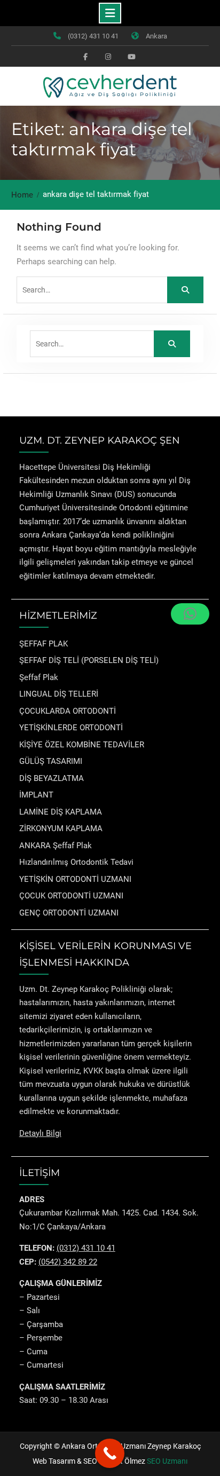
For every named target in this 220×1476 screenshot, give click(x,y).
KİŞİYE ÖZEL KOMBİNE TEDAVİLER (81, 744)
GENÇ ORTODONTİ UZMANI (69, 913)
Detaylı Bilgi (40, 1133)
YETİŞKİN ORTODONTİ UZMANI (75, 879)
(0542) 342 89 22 (67, 1262)
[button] (190, 614)
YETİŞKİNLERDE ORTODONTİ (71, 727)
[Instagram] (108, 56)
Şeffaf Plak (38, 677)
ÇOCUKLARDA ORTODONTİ (67, 711)
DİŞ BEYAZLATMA (51, 778)
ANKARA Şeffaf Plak (55, 845)
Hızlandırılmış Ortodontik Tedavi (76, 862)
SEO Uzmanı (167, 1461)
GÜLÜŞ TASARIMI (50, 761)
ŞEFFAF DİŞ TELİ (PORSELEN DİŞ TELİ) (89, 660)
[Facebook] (85, 56)
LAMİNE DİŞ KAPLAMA (60, 812)
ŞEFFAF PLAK (43, 644)
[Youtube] (130, 56)
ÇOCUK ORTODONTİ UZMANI (71, 896)
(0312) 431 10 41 (93, 36)
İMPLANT (36, 795)
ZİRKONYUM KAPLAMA (61, 828)
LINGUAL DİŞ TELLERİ (58, 694)
